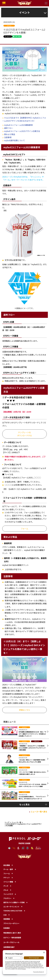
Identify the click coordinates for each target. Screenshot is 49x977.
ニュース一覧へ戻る (39, 811)
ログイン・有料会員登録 (12, 937)
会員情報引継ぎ (9, 947)
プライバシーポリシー (11, 923)
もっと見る (24, 804)
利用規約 (6, 928)
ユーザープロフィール (11, 942)
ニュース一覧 (16, 822)
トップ (7, 822)
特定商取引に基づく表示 (12, 933)
